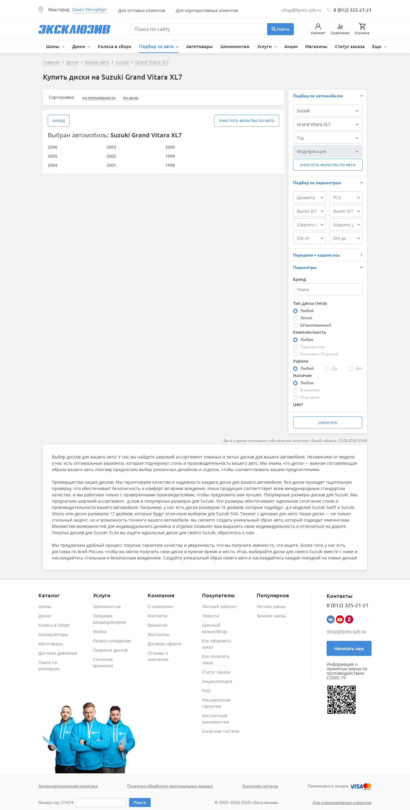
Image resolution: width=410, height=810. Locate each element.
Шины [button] (53, 46)
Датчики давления (57, 653)
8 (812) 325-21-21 (352, 10)
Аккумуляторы (53, 634)
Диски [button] (79, 46)
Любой (307, 310)
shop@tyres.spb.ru (346, 632)
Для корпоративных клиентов (207, 10)
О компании (160, 606)
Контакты (157, 616)
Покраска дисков (110, 650)
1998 (170, 165)
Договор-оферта (164, 644)
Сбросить (327, 422)
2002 (111, 156)
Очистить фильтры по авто (246, 120)
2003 (111, 147)
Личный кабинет (219, 606)
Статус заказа (350, 46)
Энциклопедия (217, 681)
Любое (307, 382)
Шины (44, 606)
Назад (59, 120)
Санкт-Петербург (89, 9)
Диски (44, 616)
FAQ (206, 690)
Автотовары (199, 46)
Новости (210, 616)
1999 (170, 156)
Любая (306, 339)
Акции (291, 46)
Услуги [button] (265, 46)
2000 (170, 147)
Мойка (100, 631)
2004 (52, 165)
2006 (52, 147)
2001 (111, 165)
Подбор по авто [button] (157, 46)
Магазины (316, 46)
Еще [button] (377, 46)
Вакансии (157, 625)
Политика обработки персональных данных (170, 785)
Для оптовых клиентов (141, 10)
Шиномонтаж (235, 46)
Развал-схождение (112, 641)
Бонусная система (221, 731)
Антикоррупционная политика (68, 785)
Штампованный (315, 324)
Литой (306, 317)
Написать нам (349, 648)
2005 (52, 156)
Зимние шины (271, 616)
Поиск (140, 802)
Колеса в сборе (114, 46)
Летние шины (271, 606)
